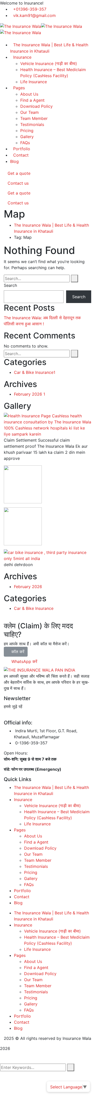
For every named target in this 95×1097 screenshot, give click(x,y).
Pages (19, 87)
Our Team (29, 112)
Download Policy (36, 106)
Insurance (23, 799)
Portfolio (21, 148)
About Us (29, 94)
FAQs (25, 142)
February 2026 (29, 394)
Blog (14, 161)
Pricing (26, 130)
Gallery (27, 136)
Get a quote (18, 173)
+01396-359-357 (29, 9)
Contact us (17, 183)
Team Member (34, 118)
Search (10, 285)
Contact (21, 155)
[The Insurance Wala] (20, 25)
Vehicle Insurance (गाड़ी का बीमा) (52, 805)
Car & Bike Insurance (34, 372)
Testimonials (32, 124)
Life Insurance (33, 81)
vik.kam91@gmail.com (34, 15)
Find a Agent (32, 100)
